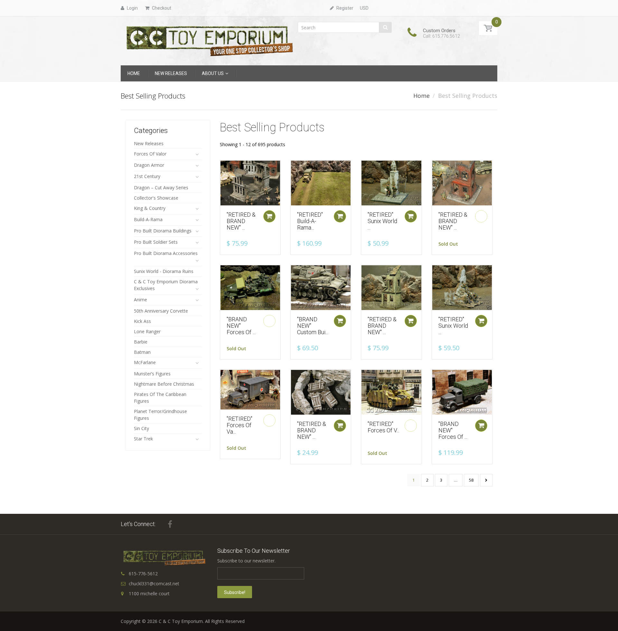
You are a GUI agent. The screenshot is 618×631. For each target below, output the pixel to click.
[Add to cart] (269, 216)
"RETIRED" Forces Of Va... (239, 425)
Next (486, 480)
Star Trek (143, 439)
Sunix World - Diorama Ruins (163, 271)
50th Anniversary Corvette (161, 311)
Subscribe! (234, 592)
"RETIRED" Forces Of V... (383, 427)
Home (421, 95)
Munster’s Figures (152, 374)
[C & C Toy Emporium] (209, 40)
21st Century (147, 176)
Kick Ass (142, 321)
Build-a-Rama (148, 219)
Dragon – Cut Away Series (161, 187)
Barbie (140, 342)
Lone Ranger (147, 331)
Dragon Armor (149, 165)
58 (471, 480)
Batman (142, 352)
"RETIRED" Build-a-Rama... (310, 221)
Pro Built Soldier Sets (156, 242)
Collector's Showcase (156, 198)
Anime (140, 300)
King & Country (149, 208)
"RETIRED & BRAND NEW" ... (241, 221)
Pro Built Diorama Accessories (166, 253)
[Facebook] (170, 524)
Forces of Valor (150, 154)
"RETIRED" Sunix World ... (382, 221)
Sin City (141, 428)
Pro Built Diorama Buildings (163, 231)
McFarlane (145, 362)
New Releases (149, 143)
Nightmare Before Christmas (164, 384)
